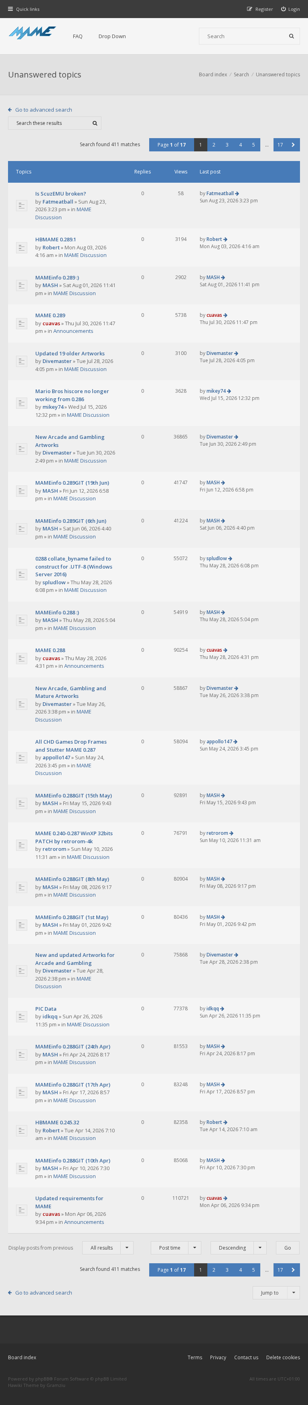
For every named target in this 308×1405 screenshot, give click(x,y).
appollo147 (56, 757)
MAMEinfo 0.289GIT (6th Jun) (70, 520)
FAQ (78, 36)
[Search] (292, 36)
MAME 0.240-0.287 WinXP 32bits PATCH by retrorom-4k (74, 837)
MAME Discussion (85, 255)
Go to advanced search (43, 109)
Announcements (73, 330)
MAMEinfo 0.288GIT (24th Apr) (72, 1046)
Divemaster (57, 361)
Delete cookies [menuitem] (283, 1357)
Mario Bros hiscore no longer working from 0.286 (72, 395)
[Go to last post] (237, 193)
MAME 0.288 (50, 650)
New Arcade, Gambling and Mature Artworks (70, 692)
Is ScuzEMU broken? (60, 193)
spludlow (54, 582)
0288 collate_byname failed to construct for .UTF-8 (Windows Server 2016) (73, 566)
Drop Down (112, 36)
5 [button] (253, 144)
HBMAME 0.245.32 (57, 1122)
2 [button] (214, 144)
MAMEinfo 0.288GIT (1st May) (71, 917)
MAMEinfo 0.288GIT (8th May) (72, 879)
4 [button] (240, 144)
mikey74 (53, 406)
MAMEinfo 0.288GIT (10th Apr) (72, 1160)
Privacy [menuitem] (218, 1357)
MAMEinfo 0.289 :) (57, 277)
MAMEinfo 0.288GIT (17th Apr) (72, 1084)
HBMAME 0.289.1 (55, 239)
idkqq (50, 1016)
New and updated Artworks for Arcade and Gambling (75, 959)
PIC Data (46, 1008)
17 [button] (280, 144)
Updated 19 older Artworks (70, 353)
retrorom (54, 848)
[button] (293, 144)
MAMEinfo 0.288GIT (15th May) (73, 795)
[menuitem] (290, 9)
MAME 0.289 (50, 315)
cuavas (51, 323)
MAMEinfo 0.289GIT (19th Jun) (72, 482)
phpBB (42, 1379)
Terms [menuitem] (195, 1357)
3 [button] (227, 144)
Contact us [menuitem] (246, 1357)
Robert (51, 247)
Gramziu (56, 1385)
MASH (50, 285)
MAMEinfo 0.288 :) (57, 612)
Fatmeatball (58, 201)
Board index (22, 1357)
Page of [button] (172, 144)
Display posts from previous (60, 1247)
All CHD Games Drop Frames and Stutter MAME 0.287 (71, 745)
